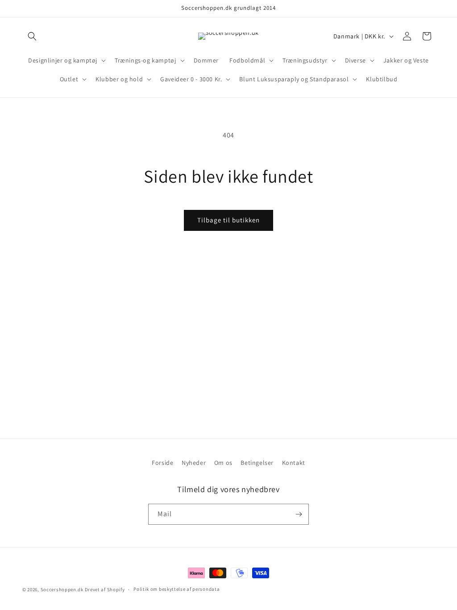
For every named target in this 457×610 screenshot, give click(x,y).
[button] (32, 36)
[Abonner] (298, 514)
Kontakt (293, 463)
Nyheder (194, 463)
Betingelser (257, 463)
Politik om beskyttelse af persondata (176, 589)
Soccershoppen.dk (62, 589)
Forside (162, 463)
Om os (223, 463)
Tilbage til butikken (228, 220)
